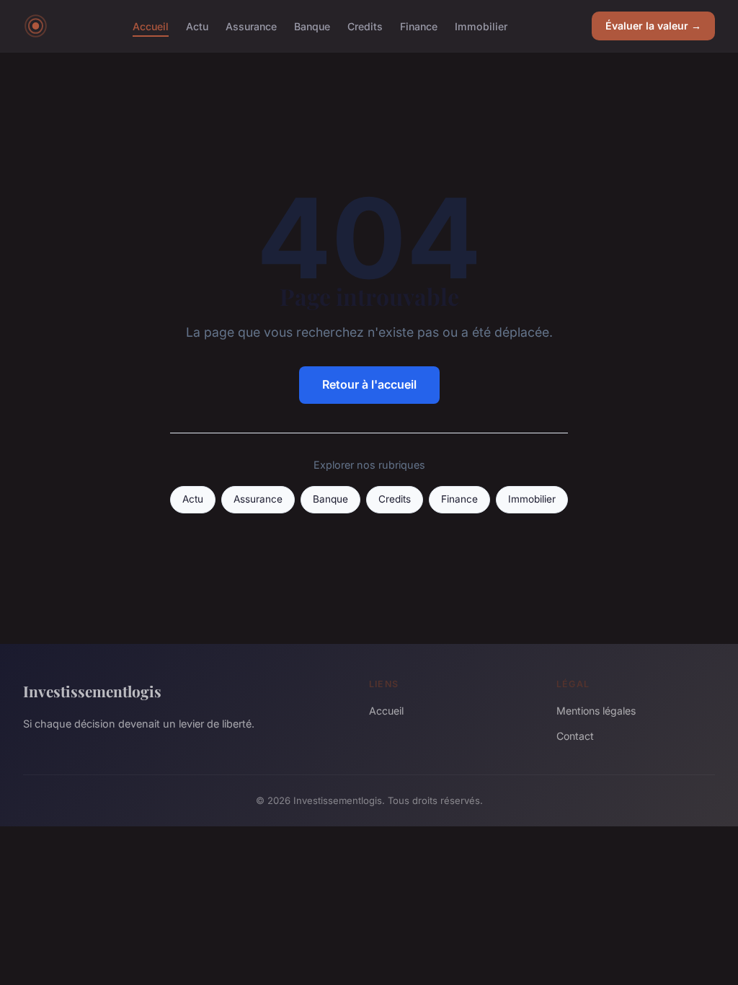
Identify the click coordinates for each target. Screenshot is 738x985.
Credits (365, 25)
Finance (418, 25)
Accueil (151, 25)
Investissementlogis (92, 691)
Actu (197, 25)
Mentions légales (596, 710)
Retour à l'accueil (369, 384)
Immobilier (481, 25)
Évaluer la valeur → (653, 25)
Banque (312, 25)
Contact (575, 736)
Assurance (251, 25)
